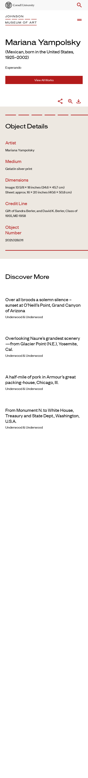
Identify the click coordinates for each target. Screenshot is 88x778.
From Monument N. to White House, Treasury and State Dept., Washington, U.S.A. (42, 415)
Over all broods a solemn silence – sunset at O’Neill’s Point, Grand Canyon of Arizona (43, 304)
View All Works (44, 80)
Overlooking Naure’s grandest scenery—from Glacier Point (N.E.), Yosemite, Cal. (42, 343)
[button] (78, 5)
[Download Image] (78, 101)
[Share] (60, 101)
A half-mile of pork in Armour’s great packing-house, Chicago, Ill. (40, 379)
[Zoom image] (70, 101)
